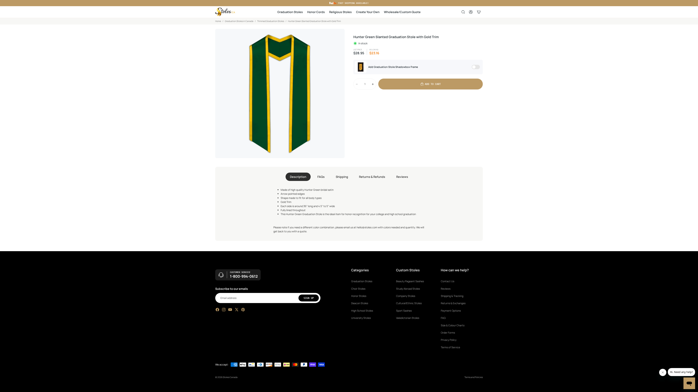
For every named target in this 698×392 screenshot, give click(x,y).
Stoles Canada (230, 377)
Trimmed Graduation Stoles (270, 21)
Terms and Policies (473, 377)
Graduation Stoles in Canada (239, 21)
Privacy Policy (448, 340)
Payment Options (451, 310)
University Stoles (361, 318)
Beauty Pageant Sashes (410, 281)
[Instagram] (224, 309)
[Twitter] (236, 309)
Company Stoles (405, 296)
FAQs (321, 177)
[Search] (463, 12)
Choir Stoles (358, 288)
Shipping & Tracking (452, 296)
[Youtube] (230, 309)
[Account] (471, 12)
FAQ (443, 318)
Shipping (342, 177)
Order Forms (448, 332)
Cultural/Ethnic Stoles (409, 303)
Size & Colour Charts (452, 325)
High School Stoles (362, 310)
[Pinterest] (243, 309)
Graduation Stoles (361, 281)
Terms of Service (450, 347)
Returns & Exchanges (453, 303)
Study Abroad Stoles (408, 288)
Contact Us (447, 281)
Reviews (402, 177)
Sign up (309, 297)
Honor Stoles (358, 296)
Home (218, 21)
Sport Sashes (404, 310)
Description (298, 177)
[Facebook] (217, 309)
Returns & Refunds (372, 177)
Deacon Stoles (359, 303)
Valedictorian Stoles (407, 318)
